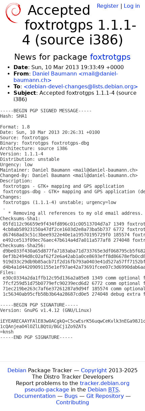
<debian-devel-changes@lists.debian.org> (81, 86)
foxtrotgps (110, 57)
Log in (132, 6)
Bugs (71, 396)
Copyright (94, 370)
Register (108, 6)
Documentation (35, 396)
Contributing (72, 402)
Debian (16, 370)
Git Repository (105, 396)
